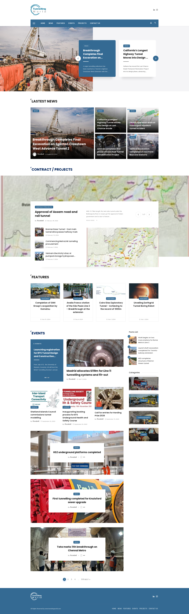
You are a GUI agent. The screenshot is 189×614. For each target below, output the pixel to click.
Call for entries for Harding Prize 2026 (108, 414)
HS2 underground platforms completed (77, 452)
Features (45, 298)
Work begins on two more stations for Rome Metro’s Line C (148, 340)
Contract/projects (44, 207)
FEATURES (61, 23)
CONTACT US (95, 23)
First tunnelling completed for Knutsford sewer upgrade (77, 500)
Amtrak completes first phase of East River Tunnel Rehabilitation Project (110, 151)
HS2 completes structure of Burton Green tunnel (146, 360)
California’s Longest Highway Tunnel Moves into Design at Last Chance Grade (136, 54)
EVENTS (71, 23)
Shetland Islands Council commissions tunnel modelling (43, 414)
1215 (82, 579)
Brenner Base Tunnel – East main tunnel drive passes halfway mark (61, 230)
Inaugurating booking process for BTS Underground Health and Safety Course (75, 416)
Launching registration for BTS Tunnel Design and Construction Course (47, 353)
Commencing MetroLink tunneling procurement (62, 242)
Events (70, 365)
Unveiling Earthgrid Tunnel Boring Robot (143, 304)
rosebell (41, 154)
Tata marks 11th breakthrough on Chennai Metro (77, 548)
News (86, 46)
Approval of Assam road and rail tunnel (56, 214)
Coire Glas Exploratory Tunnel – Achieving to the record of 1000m (111, 306)
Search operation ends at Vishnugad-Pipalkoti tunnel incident (142, 125)
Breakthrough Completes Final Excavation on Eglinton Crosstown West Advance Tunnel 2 (95, 54)
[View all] (143, 383)
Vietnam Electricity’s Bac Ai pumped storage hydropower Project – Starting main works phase (60, 255)
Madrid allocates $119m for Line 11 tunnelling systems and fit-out (89, 373)
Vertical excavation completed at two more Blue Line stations (141, 151)
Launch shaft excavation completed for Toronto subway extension (148, 350)
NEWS (51, 23)
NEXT (87, 579)
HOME (43, 23)
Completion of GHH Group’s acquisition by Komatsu (45, 306)
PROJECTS (82, 23)
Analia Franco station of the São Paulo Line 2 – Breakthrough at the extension (78, 307)
